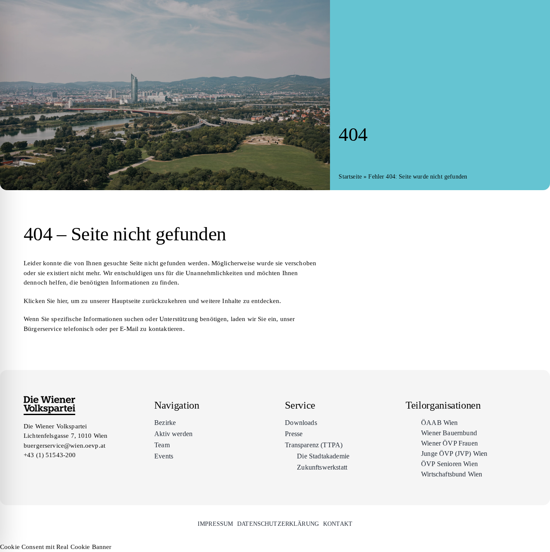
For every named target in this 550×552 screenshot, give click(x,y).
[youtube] (58, 471)
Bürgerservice (43, 328)
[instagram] (42, 471)
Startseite (350, 176)
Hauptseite (126, 300)
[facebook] (27, 471)
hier (62, 300)
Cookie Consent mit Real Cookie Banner (56, 546)
